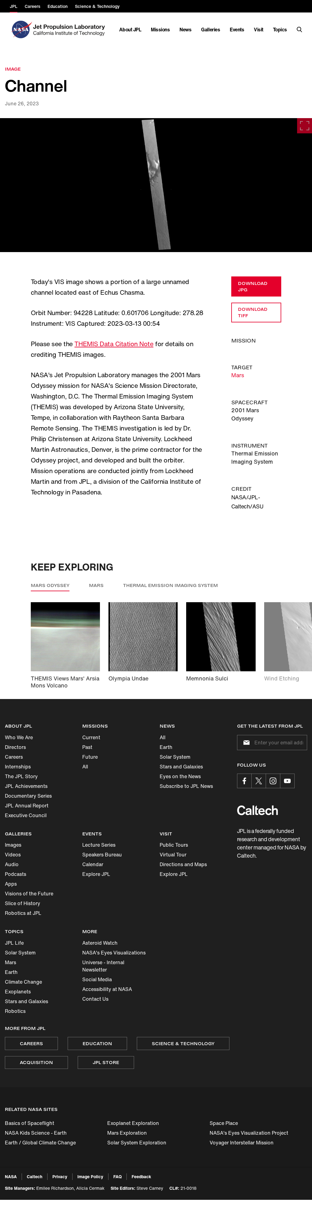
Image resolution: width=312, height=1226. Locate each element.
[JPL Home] (70, 29)
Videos (13, 854)
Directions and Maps (183, 864)
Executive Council (26, 815)
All (85, 766)
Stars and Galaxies (181, 766)
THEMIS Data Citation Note (113, 344)
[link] (156, 185)
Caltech (34, 1176)
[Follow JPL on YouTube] (287, 781)
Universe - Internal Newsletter (103, 966)
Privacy (59, 1176)
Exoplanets (18, 991)
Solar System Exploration (136, 1142)
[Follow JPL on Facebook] (244, 781)
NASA (11, 1176)
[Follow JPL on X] (258, 781)
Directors (15, 747)
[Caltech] (257, 810)
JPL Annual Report (26, 805)
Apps (11, 883)
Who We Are (19, 737)
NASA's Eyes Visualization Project (249, 1132)
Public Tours (174, 844)
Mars (237, 375)
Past (87, 747)
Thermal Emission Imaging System (170, 585)
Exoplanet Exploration (133, 1123)
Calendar (92, 864)
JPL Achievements (26, 786)
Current (91, 737)
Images (13, 844)
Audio (12, 864)
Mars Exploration (127, 1132)
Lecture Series (98, 844)
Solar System (175, 757)
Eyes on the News (180, 776)
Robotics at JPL (23, 913)
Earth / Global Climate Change (40, 1142)
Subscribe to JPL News (186, 786)
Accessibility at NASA (107, 989)
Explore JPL (96, 874)
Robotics (15, 1011)
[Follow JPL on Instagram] (273, 781)
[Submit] (245, 742)
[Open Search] (299, 29)
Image (13, 69)
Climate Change (23, 981)
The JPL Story (21, 776)
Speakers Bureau (102, 854)
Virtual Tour (173, 854)
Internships (18, 766)
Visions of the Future (29, 893)
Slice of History (22, 903)
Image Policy (90, 1176)
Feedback (141, 1176)
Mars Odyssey (50, 585)
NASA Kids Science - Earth (36, 1132)
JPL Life (14, 943)
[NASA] (21, 29)
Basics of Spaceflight (29, 1123)
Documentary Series (28, 795)
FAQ (117, 1176)
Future (90, 757)
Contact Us (95, 999)
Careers (14, 757)
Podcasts (15, 874)
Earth (166, 747)
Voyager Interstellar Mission (242, 1142)
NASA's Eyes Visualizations (114, 952)
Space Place (224, 1123)
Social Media (97, 979)
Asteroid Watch (100, 943)
